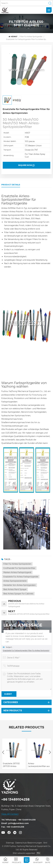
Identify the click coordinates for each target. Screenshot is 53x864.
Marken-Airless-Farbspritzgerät (17, 572)
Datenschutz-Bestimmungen (28, 843)
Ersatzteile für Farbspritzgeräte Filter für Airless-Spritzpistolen (26, 650)
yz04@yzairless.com (18, 823)
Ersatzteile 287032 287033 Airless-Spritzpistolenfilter (11, 765)
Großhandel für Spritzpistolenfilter (19, 568)
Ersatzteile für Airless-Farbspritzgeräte (20, 576)
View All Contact (9, 814)
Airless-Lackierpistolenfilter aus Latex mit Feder (39, 765)
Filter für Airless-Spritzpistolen (17, 564)
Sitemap (10, 843)
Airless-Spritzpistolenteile (14, 581)
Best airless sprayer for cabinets (18, 593)
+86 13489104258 (15, 799)
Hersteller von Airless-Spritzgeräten (19, 585)
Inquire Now (25, 165)
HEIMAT (14, 37)
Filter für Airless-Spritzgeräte (31, 37)
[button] (50, 752)
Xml (45, 843)
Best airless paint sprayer (14, 589)
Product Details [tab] (10, 184)
